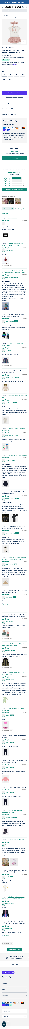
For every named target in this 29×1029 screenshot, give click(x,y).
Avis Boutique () (20, 208)
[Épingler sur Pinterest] (15, 114)
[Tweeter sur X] (8, 114)
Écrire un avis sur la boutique (14, 189)
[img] (14, 173)
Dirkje (7, 15)
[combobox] (14, 10)
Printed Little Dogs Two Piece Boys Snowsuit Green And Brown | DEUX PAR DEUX (14, 272)
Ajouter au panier (19, 88)
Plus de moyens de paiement (14, 97)
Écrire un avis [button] (14, 158)
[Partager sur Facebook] (11, 114)
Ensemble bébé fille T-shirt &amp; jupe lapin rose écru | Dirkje (14, 17)
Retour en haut (14, 964)
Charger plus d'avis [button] (14, 949)
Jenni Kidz (7, 1021)
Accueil (3, 15)
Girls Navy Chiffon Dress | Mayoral (17, 455)
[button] (26, 7)
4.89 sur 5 (18, 172)
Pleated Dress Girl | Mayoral (16, 839)
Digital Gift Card (12, 218)
